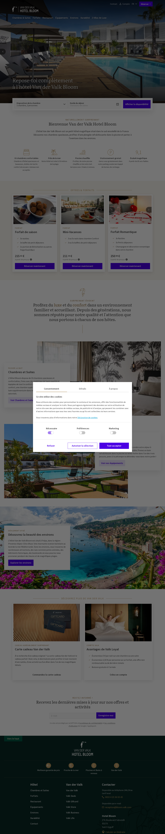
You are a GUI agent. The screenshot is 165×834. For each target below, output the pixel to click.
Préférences (83, 428)
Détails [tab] (82, 388)
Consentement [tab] (51, 388)
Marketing (114, 428)
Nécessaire (51, 428)
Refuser (51, 445)
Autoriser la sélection (82, 445)
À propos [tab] (113, 388)
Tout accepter (114, 445)
